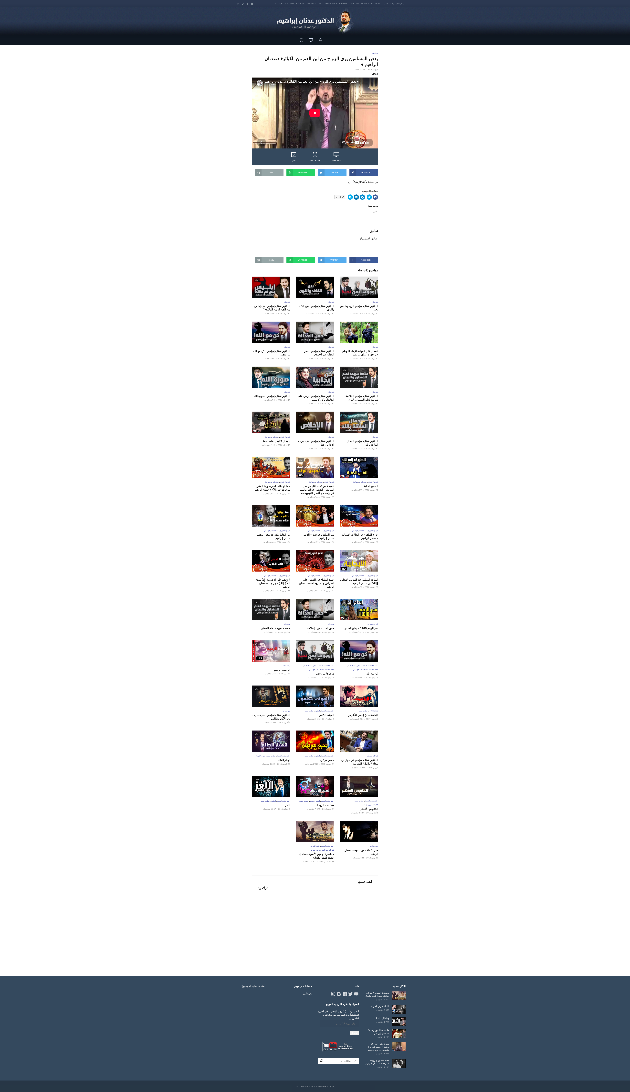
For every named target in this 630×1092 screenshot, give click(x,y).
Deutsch (375, 3)
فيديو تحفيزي (285, 437)
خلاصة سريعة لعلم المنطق (275, 628)
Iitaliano (289, 3)
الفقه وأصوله (315, 801)
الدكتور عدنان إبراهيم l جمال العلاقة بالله (362, 442)
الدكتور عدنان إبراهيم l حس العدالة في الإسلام (319, 352)
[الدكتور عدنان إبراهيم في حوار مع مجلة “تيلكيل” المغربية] (359, 741)
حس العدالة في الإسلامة (320, 628)
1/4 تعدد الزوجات (324, 805)
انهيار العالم (284, 760)
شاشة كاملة (315, 160)
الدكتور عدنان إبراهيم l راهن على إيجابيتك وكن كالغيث (316, 397)
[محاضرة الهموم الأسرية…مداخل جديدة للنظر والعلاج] (399, 995)
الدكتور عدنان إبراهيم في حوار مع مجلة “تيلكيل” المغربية (359, 761)
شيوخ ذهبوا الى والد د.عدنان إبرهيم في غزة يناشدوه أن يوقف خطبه (378, 1046)
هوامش (375, 302)
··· (328, 40)
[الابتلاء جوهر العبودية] (399, 1009)
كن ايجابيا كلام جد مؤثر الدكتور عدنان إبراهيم (273, 536)
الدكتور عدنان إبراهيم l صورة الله (272, 396)
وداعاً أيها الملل (382, 1018)
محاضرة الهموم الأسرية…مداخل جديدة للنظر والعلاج (316, 856)
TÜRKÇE (278, 3)
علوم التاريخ (260, 755)
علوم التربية (315, 846)
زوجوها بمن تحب (325, 673)
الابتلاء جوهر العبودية (380, 1006)
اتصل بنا (385, 3)
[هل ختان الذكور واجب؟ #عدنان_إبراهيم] (399, 1033)
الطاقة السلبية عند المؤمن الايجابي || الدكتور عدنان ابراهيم (359, 581)
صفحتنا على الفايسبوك (253, 986)
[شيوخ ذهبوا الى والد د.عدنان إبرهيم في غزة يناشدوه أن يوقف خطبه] (399, 1046)
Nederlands (331, 3)
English (343, 3)
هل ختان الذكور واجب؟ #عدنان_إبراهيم (378, 1032)
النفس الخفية (371, 486)
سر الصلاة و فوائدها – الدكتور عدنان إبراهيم (318, 536)
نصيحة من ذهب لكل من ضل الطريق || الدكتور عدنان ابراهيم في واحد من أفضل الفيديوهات (317, 489)
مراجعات (374, 53)
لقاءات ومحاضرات (326, 850)
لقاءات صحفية (372, 755)
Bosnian (300, 3)
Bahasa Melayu (314, 3)
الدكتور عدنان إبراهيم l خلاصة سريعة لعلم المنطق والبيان (362, 397)
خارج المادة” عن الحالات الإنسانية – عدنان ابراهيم (359, 536)
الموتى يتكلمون (326, 715)
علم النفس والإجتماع (370, 804)
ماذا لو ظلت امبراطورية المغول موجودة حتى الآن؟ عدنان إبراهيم (272, 487)
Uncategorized (370, 665)
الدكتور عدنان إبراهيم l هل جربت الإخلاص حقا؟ (316, 442)
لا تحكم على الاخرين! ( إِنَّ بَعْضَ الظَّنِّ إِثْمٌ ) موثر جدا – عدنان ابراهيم (273, 583)
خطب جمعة (373, 669)
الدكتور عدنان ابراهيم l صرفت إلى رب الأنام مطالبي (271, 716)
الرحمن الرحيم (282, 669)
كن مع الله (372, 673)
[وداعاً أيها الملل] (399, 1021)
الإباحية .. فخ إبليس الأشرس (363, 715)
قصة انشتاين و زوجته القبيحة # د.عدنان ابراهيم (377, 1062)
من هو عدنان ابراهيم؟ (397, 3)
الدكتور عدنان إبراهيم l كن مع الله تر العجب (271, 352)
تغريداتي (307, 993)
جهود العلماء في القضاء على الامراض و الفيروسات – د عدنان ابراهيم (316, 583)
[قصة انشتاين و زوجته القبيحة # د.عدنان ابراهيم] (399, 1063)
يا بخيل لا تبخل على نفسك (276, 441)
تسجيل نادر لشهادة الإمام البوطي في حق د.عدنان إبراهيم (360, 352)
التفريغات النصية (354, 665)
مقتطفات (275, 437)
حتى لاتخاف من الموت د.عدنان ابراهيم (361, 852)
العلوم (317, 710)
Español (365, 3)
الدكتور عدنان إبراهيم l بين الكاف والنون (316, 307)
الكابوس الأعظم (369, 809)
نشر (293, 160)
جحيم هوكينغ (327, 760)
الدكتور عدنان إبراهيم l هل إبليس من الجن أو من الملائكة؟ (272, 307)
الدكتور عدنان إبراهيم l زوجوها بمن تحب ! (359, 307)
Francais (354, 3)
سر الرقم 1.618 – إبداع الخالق (361, 628)
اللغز (287, 805)
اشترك (354, 1033)
